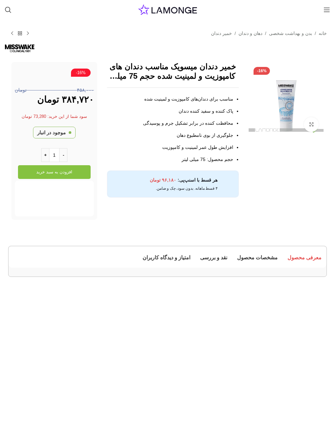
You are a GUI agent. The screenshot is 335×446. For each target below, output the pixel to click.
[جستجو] (8, 9)
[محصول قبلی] (28, 34)
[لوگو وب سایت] (167, 9)
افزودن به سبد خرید (54, 171)
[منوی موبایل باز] (326, 9)
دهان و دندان (250, 33)
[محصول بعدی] (12, 34)
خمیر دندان (221, 33)
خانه (323, 33)
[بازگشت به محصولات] (20, 34)
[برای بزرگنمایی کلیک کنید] (311, 124)
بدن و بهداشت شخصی (290, 33)
